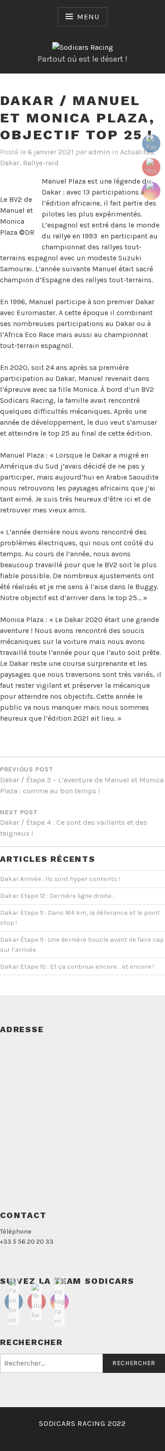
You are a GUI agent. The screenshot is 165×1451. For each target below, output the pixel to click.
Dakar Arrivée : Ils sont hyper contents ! (60, 879)
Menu (88, 16)
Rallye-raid (41, 162)
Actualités (137, 152)
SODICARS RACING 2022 (82, 1423)
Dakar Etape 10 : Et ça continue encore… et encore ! (77, 967)
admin (99, 152)
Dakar (9, 162)
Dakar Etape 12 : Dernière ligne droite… (57, 896)
